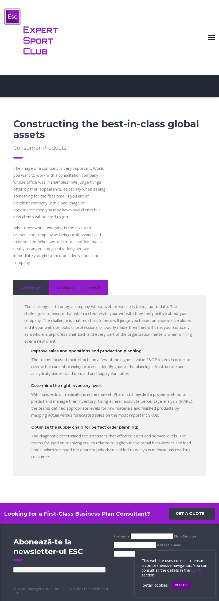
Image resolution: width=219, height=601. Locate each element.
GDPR (196, 570)
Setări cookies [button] (155, 585)
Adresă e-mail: (169, 545)
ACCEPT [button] (181, 584)
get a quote (190, 513)
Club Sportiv (185, 536)
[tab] (31, 287)
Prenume (122, 536)
